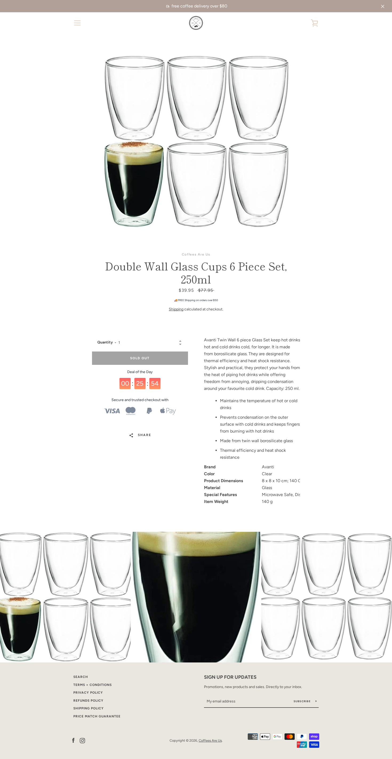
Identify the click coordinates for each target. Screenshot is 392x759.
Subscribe (303, 701)
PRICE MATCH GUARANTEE (97, 716)
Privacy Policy (88, 692)
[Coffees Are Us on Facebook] (73, 740)
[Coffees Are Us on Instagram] (82, 740)
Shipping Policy (88, 708)
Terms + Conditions (92, 685)
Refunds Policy (88, 700)
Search (80, 677)
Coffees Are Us (210, 740)
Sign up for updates (230, 677)
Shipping (176, 309)
